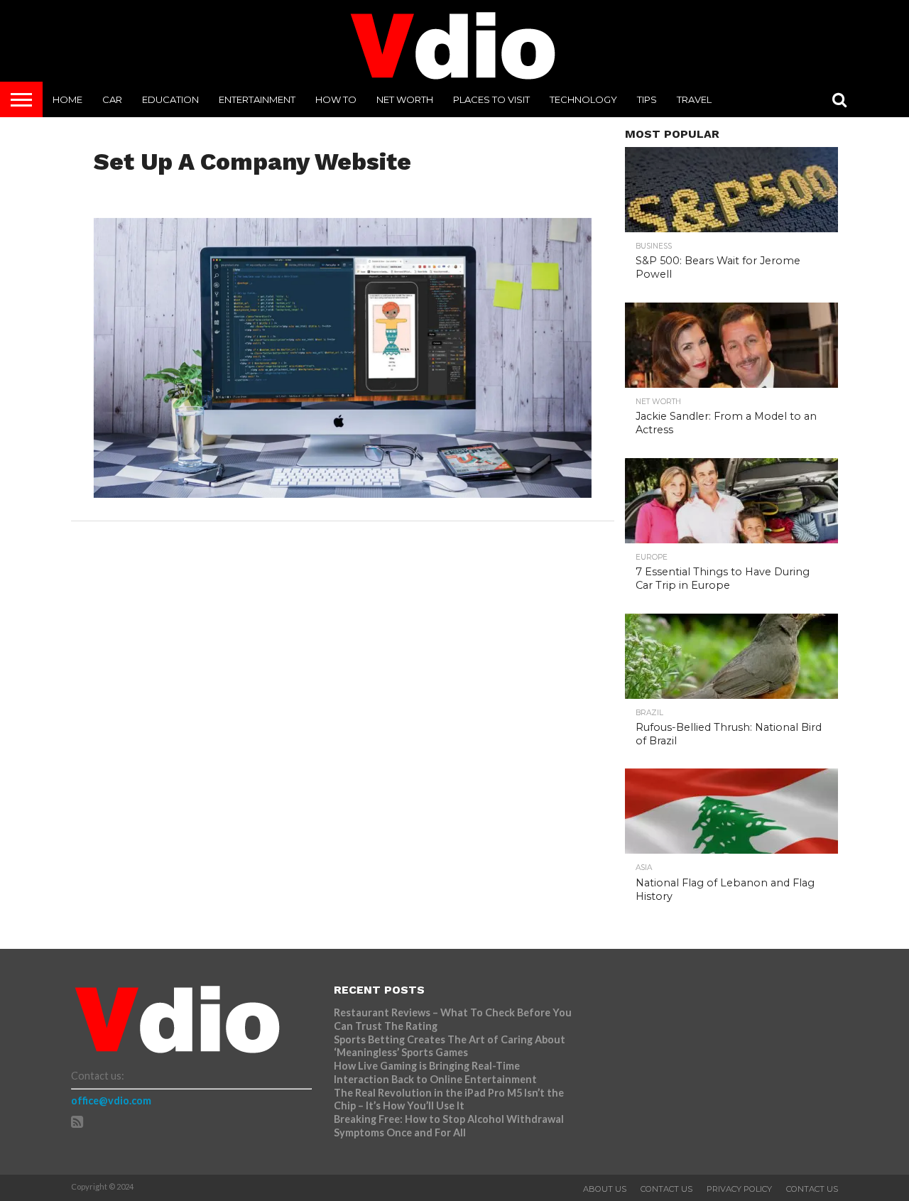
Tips (647, 99)
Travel (694, 99)
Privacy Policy (739, 1189)
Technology (583, 99)
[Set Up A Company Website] (343, 493)
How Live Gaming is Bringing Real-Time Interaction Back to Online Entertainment (436, 1072)
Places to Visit (491, 99)
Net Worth (404, 99)
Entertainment (257, 99)
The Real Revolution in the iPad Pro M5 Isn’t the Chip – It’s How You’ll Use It (449, 1099)
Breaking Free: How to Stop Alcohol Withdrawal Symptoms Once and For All (449, 1125)
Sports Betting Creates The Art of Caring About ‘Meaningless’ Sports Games (449, 1046)
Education (170, 99)
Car (112, 99)
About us (604, 1189)
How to (335, 99)
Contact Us (666, 1189)
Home (67, 99)
